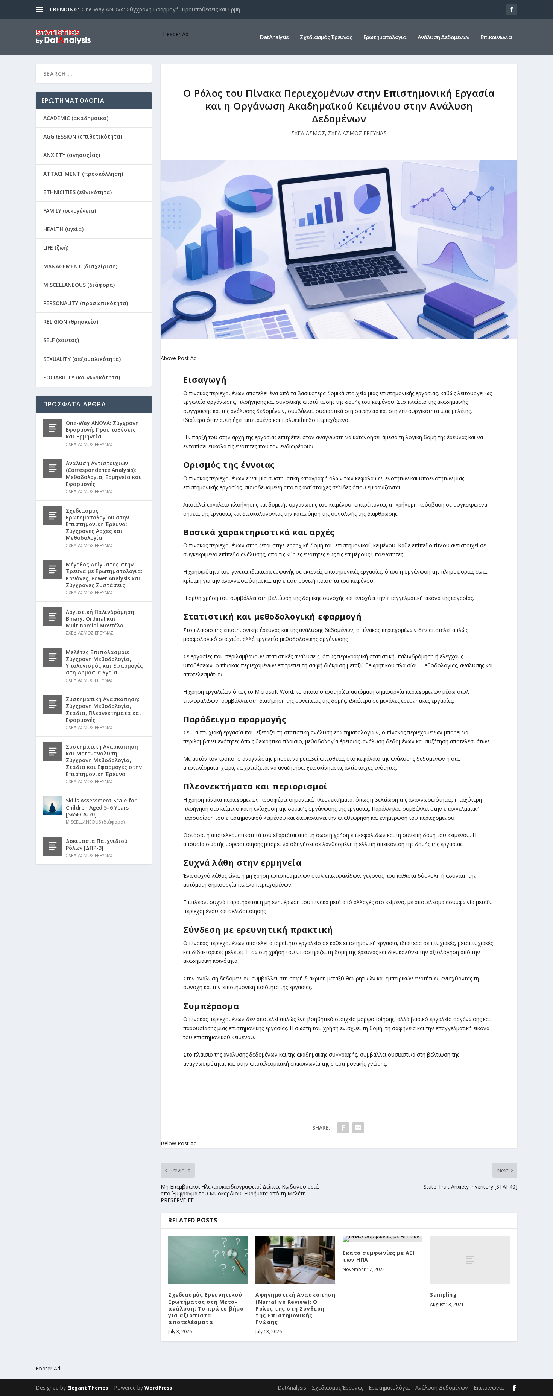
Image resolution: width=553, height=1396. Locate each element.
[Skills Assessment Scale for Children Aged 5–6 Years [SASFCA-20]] (52, 805)
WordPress (158, 1387)
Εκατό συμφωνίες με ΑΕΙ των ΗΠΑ (378, 1256)
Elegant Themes (87, 1387)
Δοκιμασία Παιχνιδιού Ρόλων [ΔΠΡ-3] (97, 844)
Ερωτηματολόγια (384, 37)
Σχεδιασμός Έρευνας (326, 37)
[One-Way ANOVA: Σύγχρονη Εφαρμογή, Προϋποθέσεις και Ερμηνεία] (52, 428)
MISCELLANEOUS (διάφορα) (79, 284)
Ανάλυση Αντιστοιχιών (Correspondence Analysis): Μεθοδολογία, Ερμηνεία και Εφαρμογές (103, 473)
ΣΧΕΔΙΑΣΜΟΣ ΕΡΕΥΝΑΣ (357, 133)
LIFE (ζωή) (55, 247)
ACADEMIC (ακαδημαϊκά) (75, 118)
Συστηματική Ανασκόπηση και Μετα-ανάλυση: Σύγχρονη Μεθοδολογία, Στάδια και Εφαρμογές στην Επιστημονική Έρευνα (104, 760)
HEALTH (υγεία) (63, 229)
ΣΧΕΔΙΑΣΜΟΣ (308, 133)
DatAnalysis (274, 37)
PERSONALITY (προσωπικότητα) (85, 303)
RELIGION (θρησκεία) (70, 321)
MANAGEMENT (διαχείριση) (80, 266)
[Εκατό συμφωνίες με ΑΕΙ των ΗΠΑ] (382, 1239)
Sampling (443, 1294)
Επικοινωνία (496, 37)
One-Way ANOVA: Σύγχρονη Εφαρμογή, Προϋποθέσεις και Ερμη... (162, 9)
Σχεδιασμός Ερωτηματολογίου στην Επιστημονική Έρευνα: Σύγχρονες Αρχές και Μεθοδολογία (97, 524)
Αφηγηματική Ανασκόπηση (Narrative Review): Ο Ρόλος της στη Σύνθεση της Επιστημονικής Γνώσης (295, 1308)
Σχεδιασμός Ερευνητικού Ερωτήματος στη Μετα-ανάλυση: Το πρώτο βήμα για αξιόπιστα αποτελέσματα (206, 1308)
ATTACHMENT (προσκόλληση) (83, 173)
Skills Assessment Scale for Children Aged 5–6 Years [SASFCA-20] (101, 807)
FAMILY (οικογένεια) (69, 210)
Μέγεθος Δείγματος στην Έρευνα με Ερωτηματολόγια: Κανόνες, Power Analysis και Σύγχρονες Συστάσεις (104, 575)
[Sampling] (470, 1260)
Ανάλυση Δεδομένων (443, 37)
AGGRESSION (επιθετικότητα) (82, 136)
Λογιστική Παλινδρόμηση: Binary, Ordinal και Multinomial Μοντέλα (101, 618)
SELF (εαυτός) (61, 340)
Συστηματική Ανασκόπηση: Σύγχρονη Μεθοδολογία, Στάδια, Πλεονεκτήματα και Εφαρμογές (103, 709)
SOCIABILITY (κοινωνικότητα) (81, 377)
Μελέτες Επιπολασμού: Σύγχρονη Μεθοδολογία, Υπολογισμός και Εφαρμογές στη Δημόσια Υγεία (104, 662)
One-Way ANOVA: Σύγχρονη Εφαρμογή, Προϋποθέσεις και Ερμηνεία (102, 429)
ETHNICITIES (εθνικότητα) (77, 192)
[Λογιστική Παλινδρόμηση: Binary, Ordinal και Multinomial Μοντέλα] (52, 616)
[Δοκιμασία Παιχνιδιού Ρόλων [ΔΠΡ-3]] (52, 846)
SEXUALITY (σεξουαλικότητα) (82, 358)
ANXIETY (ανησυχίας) (71, 154)
